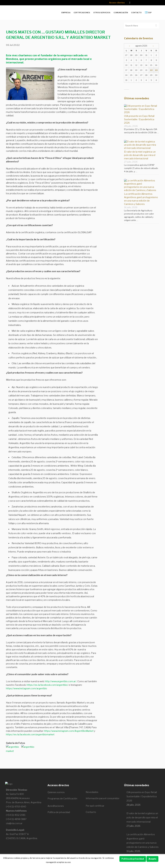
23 (156, 70)
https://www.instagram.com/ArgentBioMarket (69, 731)
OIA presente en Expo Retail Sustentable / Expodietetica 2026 (139, 119)
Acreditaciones (56, 806)
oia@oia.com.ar (14, 823)
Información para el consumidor (102, 798)
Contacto (91, 812)
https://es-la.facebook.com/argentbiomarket (30, 734)
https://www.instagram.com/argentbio (26, 688)
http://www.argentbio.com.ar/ (60, 681)
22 (151, 70)
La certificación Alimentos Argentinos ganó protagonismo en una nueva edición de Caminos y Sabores (142, 840)
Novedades (92, 792)
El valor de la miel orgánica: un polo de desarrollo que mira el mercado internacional (140, 155)
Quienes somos (56, 792)
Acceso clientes (117, 2)
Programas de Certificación (62, 798)
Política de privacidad (59, 812)
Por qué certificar (95, 805)
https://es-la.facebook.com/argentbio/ (47, 684)
